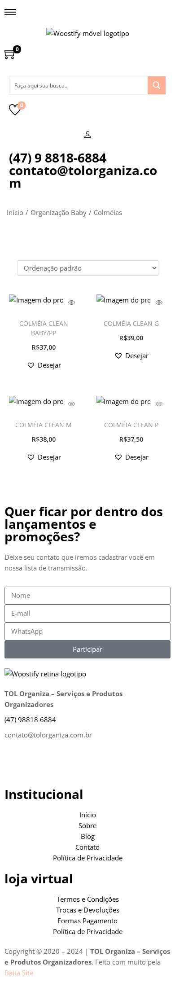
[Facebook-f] (15, 765)
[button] (43, 365)
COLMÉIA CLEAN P (131, 425)
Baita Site (18, 972)
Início (15, 212)
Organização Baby (59, 212)
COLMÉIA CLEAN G (131, 323)
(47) (30, 719)
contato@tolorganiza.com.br (48, 734)
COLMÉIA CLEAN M (43, 425)
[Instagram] (40, 765)
